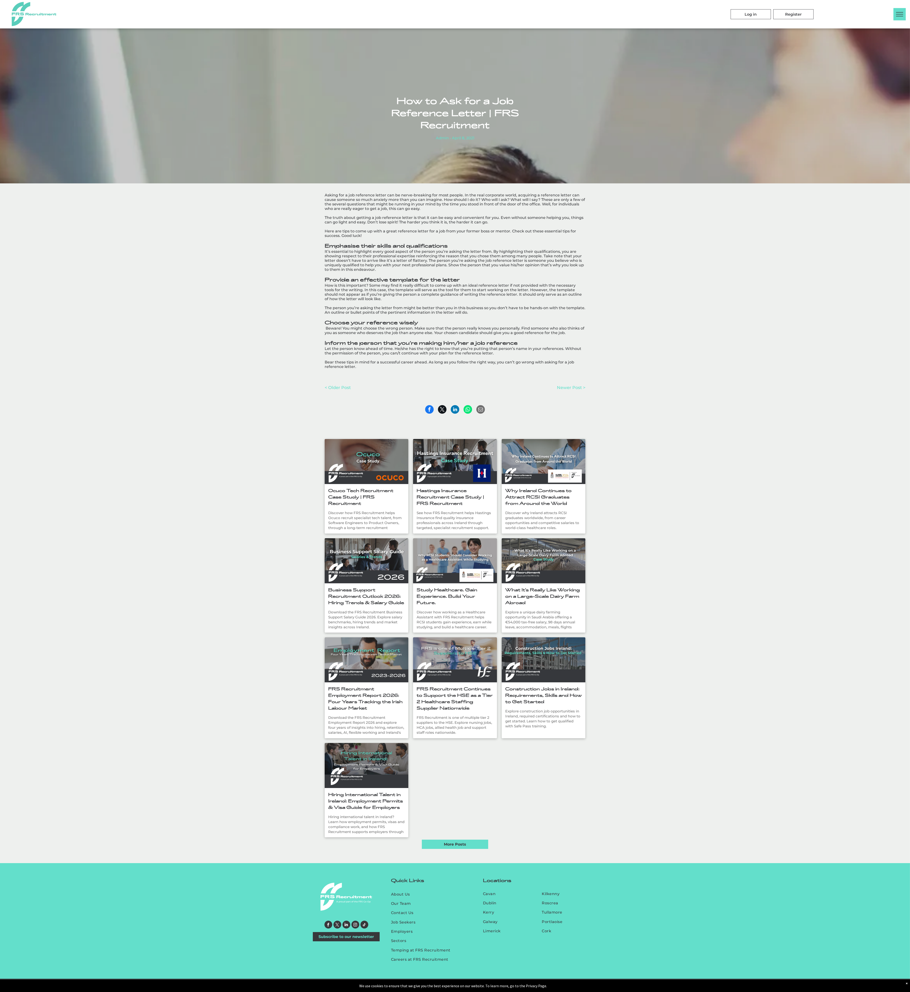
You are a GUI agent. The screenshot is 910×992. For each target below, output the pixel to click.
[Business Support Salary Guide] (366, 560)
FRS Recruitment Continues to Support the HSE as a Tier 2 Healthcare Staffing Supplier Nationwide (455, 698)
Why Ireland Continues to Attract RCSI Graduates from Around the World (538, 497)
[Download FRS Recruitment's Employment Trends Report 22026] (366, 659)
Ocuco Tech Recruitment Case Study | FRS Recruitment (360, 497)
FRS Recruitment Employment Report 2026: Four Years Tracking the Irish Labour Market (365, 698)
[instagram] (355, 925)
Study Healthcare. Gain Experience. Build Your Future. (447, 596)
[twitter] (337, 925)
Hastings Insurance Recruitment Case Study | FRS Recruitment (450, 497)
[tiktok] (364, 925)
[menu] (899, 14)
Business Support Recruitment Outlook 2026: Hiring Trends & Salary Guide (366, 596)
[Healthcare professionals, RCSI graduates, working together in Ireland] (543, 461)
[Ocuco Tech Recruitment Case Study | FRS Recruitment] (366, 461)
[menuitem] (426, 894)
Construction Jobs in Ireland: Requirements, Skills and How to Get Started (543, 695)
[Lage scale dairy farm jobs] (543, 560)
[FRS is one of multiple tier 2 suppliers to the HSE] (455, 659)
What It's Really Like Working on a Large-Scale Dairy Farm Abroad (542, 596)
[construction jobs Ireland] (543, 659)
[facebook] (328, 925)
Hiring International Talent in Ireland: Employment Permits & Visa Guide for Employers (365, 801)
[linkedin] (346, 925)
